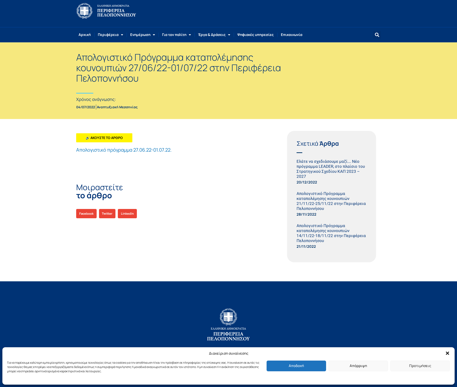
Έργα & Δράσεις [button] (212, 34)
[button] (447, 353)
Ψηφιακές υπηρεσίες (255, 34)
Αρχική (85, 34)
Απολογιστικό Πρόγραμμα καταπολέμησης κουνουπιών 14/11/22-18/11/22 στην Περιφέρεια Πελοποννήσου (331, 233)
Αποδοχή (296, 365)
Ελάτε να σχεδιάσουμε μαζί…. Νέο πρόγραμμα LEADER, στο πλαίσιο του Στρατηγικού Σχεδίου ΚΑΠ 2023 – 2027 (331, 169)
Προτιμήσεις (420, 365)
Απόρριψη (358, 365)
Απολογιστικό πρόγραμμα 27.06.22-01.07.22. (124, 150)
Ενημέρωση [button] (140, 34)
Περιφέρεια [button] (108, 34)
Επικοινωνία (291, 34)
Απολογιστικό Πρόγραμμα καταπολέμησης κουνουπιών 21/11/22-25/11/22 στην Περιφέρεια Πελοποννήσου (331, 201)
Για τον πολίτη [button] (174, 34)
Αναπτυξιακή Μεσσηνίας (117, 107)
